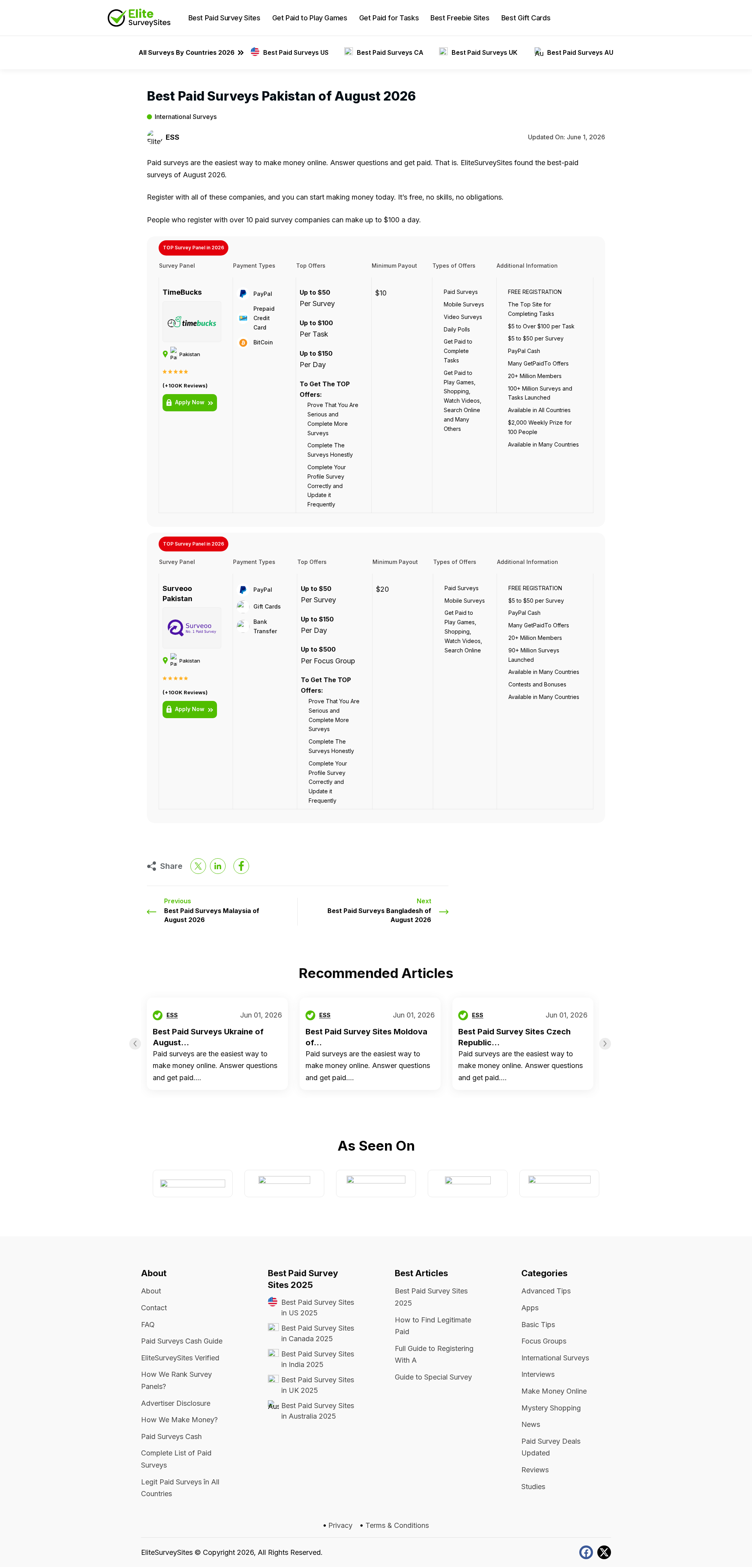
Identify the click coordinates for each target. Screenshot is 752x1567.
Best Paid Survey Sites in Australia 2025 (317, 1410)
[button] (638, 18)
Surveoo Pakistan (177, 593)
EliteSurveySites (167, 1552)
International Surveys (186, 116)
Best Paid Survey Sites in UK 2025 (317, 1385)
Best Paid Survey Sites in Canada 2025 (317, 1333)
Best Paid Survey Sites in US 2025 (317, 1307)
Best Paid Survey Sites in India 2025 (317, 1359)
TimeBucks (182, 292)
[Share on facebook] (241, 866)
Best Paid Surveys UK (485, 52)
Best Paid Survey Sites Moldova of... (366, 1037)
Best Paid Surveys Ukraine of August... (208, 1037)
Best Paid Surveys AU (580, 52)
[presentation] (135, 1044)
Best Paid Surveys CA (390, 52)
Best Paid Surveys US (296, 52)
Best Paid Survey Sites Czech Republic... (514, 1037)
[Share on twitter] (198, 866)
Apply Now (189, 402)
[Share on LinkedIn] (218, 866)
